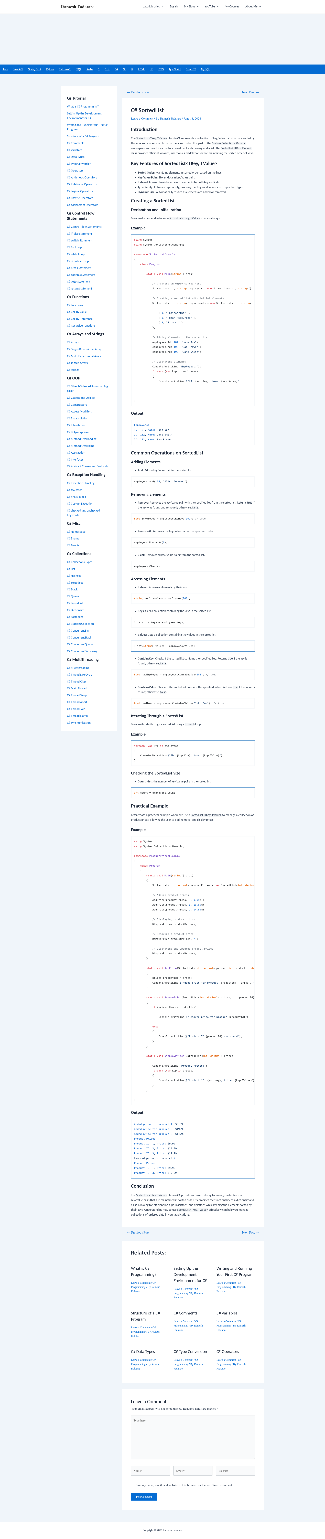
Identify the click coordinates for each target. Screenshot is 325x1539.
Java (5, 69)
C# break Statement (79, 268)
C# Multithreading (78, 668)
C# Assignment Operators (82, 205)
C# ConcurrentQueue (80, 644)
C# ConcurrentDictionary (82, 651)
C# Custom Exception (80, 503)
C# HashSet (74, 576)
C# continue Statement (81, 275)
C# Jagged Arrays (77, 363)
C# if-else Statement (79, 234)
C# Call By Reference (80, 319)
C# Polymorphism (78, 432)
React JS (191, 69)
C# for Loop (74, 247)
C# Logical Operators (80, 191)
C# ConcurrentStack (79, 637)
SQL (78, 69)
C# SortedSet (75, 583)
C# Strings (73, 370)
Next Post (250, 92)
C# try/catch (74, 490)
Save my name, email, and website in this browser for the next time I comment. (184, 1485)
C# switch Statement (79, 240)
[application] (161, 7)
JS (151, 69)
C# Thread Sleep (77, 695)
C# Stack (72, 589)
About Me (251, 6)
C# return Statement (79, 288)
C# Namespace (76, 532)
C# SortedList (75, 617)
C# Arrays (73, 342)
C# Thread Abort (77, 702)
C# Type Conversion (79, 164)
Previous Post (138, 92)
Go (124, 69)
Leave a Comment (142, 118)
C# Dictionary (75, 610)
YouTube (210, 6)
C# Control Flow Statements (84, 227)
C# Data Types (75, 157)
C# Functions (75, 305)
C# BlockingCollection (80, 624)
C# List (71, 569)
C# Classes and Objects (81, 398)
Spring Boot (34, 69)
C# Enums (73, 538)
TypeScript (175, 69)
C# (116, 69)
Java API (18, 69)
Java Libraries (151, 6)
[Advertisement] (162, 39)
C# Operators (75, 170)
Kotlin (89, 69)
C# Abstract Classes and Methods (87, 466)
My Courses (232, 6)
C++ (107, 69)
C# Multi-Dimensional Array (84, 356)
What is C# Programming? (83, 106)
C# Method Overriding (80, 446)
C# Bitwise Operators (80, 198)
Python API (65, 69)
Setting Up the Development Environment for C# (190, 1275)
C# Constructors (77, 405)
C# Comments (75, 143)
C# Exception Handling (80, 483)
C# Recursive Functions (81, 325)
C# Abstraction (76, 452)
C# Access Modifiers (79, 411)
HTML (141, 69)
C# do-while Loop (78, 261)
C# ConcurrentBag (78, 630)
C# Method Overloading (81, 439)
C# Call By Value (77, 312)
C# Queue (73, 596)
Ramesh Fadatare (77, 6)
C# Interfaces (75, 459)
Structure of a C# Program (83, 136)
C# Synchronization (79, 723)
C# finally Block (76, 497)
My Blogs (189, 6)
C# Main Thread (76, 688)
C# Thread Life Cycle (79, 674)
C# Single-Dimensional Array (84, 349)
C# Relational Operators (82, 184)
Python (50, 69)
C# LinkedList (75, 603)
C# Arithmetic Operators (82, 177)
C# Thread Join (76, 709)
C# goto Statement (78, 281)
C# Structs (73, 545)
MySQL (205, 69)
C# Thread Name (77, 716)
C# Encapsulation (77, 418)
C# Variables (74, 150)
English (173, 6)
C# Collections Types (79, 562)
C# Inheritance (76, 425)
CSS (161, 69)
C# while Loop (75, 254)
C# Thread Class (76, 681)
